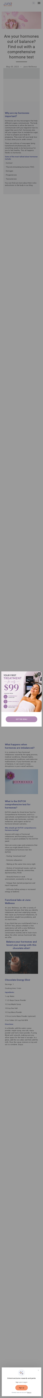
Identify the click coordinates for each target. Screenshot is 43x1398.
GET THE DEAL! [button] (21, 719)
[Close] (39, 674)
